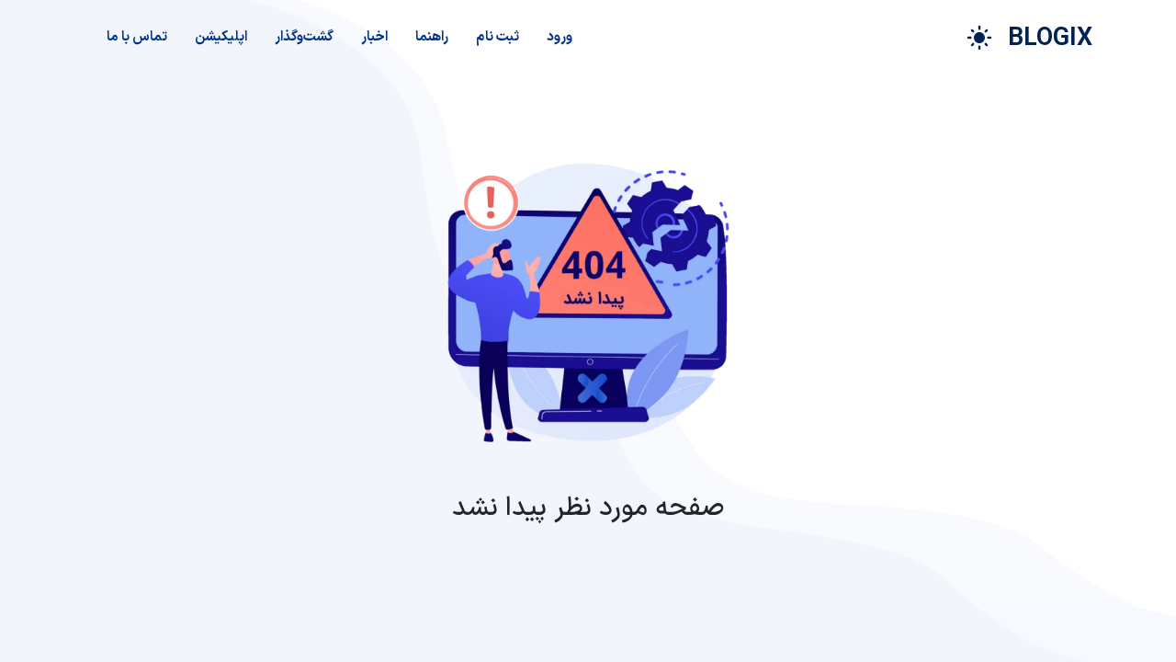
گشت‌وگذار (304, 37)
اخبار (374, 37)
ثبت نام (497, 37)
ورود (559, 37)
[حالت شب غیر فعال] (979, 37)
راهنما (431, 37)
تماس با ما (137, 37)
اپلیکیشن (221, 37)
